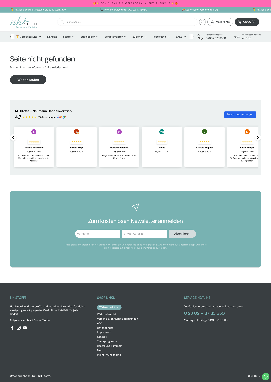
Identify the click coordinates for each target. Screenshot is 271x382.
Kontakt (102, 336)
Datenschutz (105, 327)
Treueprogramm (107, 341)
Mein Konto (223, 22)
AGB (99, 323)
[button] (247, 22)
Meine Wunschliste (109, 354)
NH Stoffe (44, 376)
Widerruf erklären (109, 307)
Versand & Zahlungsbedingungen (117, 318)
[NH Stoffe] (24, 22)
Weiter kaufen (28, 80)
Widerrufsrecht (106, 314)
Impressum (104, 332)
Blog (99, 350)
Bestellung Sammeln (109, 346)
